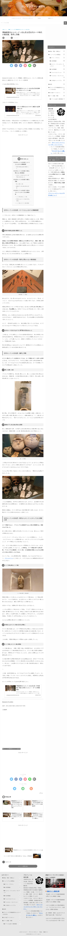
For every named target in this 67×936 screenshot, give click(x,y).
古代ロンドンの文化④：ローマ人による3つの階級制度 (22, 163)
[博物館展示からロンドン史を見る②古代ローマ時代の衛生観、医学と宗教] (20, 65)
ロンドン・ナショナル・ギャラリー (57, 65)
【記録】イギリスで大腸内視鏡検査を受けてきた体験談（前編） (55, 900)
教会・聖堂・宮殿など (57, 51)
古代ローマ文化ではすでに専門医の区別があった (22, 176)
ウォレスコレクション (57, 72)
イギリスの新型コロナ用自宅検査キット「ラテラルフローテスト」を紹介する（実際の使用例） (55, 907)
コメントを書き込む (23, 866)
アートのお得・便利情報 (57, 99)
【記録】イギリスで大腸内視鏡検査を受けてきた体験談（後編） (55, 895)
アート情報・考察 (57, 95)
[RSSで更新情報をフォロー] (31, 788)
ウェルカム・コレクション (57, 76)
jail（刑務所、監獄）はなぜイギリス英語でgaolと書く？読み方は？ (55, 914)
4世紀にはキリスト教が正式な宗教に (23, 200)
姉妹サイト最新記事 (53, 891)
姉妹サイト (45, 931)
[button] (65, 23)
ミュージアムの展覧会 (57, 54)
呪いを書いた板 (19, 183)
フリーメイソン (9, 558)
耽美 (57, 84)
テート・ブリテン (57, 57)
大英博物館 (57, 61)
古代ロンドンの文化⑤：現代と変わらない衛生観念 (22, 171)
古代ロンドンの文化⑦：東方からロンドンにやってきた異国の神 (22, 192)
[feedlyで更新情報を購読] (23, 788)
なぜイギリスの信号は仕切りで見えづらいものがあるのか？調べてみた (55, 919)
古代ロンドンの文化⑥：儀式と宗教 (22, 180)
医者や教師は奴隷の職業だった (22, 167)
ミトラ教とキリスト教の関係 (22, 203)
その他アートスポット (57, 92)
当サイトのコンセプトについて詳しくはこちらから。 (33, 907)
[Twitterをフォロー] (14, 788)
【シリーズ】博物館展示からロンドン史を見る (12, 748)
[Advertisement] (23, 72)
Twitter (40, 931)
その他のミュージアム (57, 80)
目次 (22, 159)
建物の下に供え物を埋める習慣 (22, 187)
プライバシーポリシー (33, 931)
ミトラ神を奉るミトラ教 (21, 196)
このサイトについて (23, 931)
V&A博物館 (57, 69)
